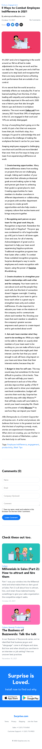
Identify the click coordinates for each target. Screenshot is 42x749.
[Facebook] (8, 24)
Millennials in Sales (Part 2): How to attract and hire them (21, 573)
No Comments (34, 20)
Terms (7, 721)
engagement (33, 444)
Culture (5, 566)
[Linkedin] (17, 24)
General (11, 627)
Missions (28, 407)
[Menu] (37, 4)
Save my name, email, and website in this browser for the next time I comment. (18, 510)
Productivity (19, 627)
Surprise (32, 267)
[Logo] (10, 4)
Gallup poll (30, 110)
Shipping (22, 721)
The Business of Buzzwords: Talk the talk (19, 632)
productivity (7, 447)
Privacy (13, 721)
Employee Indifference (17, 444)
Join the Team (32, 721)
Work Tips (18, 447)
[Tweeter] (12, 24)
